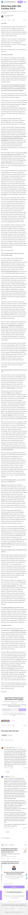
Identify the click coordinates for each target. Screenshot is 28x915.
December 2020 (17, 325)
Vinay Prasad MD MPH (9, 15)
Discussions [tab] (11, 845)
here (2, 665)
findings (10, 415)
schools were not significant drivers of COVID (14, 153)
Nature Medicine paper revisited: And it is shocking (10, 854)
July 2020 (10, 325)
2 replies (7, 771)
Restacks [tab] (10, 735)
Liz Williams (7, 776)
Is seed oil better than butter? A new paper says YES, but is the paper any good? (10, 863)
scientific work (5, 65)
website (18, 659)
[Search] (25, 845)
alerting (11, 669)
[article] (14, 853)
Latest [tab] (6, 845)
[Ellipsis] (26, 748)
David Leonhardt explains (9, 586)
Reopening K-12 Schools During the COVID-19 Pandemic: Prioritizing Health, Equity (14, 137)
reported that (8, 162)
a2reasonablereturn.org (17, 630)
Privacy (13, 905)
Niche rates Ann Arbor (12, 271)
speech (23, 350)
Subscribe (20, 2)
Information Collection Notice (18, 896)
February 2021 (4, 327)
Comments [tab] (4, 735)
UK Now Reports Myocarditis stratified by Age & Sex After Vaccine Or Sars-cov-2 (9, 850)
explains (3, 500)
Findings (3, 485)
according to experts (6, 543)
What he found (11, 388)
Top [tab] (2, 845)
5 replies (7, 832)
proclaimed (4, 194)
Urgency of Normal (8, 607)
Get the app (20, 908)
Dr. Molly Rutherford (9, 747)
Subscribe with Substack (15, 892)
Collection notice (23, 905)
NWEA (9, 393)
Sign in (25, 2)
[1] (16, 444)
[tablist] (7, 735)
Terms (17, 905)
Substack (7, 912)
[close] (24, 866)
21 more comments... (5, 838)
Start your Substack (10, 908)
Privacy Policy (15, 898)
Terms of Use (21, 895)
